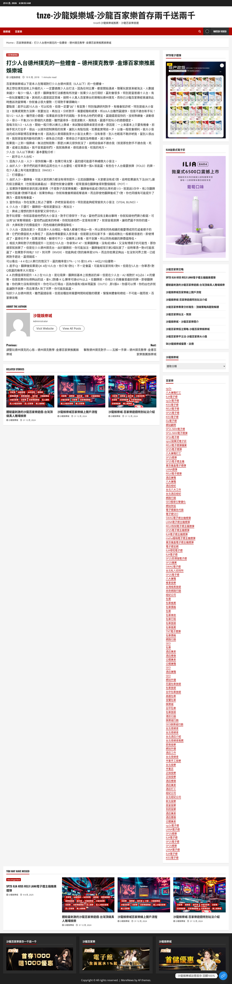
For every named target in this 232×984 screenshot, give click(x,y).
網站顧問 (171, 425)
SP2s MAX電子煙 (175, 429)
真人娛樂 (45, 400)
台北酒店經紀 (173, 493)
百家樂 (18, 31)
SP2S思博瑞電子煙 (176, 558)
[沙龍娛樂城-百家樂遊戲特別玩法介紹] (132, 391)
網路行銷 (171, 498)
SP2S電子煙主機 (175, 461)
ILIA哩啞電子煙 (174, 550)
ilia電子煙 (171, 421)
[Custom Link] (223, 976)
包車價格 (171, 607)
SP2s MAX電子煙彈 (176, 433)
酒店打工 (171, 789)
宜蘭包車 (171, 700)
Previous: (42, 349)
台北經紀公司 (173, 797)
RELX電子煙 (172, 408)
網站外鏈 (171, 679)
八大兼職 (171, 481)
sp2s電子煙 (172, 400)
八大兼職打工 (173, 392)
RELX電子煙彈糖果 (176, 445)
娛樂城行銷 (172, 720)
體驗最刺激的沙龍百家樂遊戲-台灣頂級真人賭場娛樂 (29, 414)
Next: (120, 349)
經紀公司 (171, 595)
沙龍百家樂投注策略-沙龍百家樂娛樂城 (188, 329)
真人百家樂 (28, 403)
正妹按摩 (171, 773)
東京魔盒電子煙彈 (176, 465)
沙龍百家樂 (14, 400)
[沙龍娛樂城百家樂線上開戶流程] (81, 391)
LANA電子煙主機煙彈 (178, 522)
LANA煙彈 (171, 469)
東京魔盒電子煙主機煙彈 (180, 542)
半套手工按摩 (173, 760)
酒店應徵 (171, 655)
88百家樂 (31, 392)
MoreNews (127, 980)
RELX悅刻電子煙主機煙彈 (180, 526)
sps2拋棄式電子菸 (176, 441)
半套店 (169, 768)
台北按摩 (171, 765)
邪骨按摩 (171, 744)
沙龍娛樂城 (14, 77)
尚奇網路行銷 (173, 591)
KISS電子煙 (172, 404)
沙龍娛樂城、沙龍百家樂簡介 (182, 321)
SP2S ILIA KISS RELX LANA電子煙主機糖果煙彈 (191, 277)
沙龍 (86, 396)
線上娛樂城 (40, 403)
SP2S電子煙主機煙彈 (177, 530)
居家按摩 (171, 805)
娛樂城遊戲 (25, 396)
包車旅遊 (171, 623)
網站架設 (171, 506)
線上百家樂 (80, 403)
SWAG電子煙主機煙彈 (178, 518)
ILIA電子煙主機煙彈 (177, 534)
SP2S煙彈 (171, 457)
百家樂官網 (116, 403)
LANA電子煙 (173, 829)
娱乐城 (35, 396)
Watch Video (219, 31)
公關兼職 (171, 663)
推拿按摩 (171, 582)
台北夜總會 (172, 728)
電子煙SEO (172, 514)
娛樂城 (6, 31)
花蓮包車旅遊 (173, 684)
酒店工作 (171, 752)
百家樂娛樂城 (12, 55)
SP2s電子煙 (172, 437)
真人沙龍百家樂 (16, 403)
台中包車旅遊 (173, 692)
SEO (168, 643)
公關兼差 (171, 659)
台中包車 (171, 708)
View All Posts (72, 328)
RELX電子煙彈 (174, 473)
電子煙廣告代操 (175, 510)
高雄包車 (171, 696)
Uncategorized (13, 879)
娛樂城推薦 (14, 396)
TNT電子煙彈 (173, 631)
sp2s (168, 388)
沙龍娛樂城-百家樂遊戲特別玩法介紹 (131, 412)
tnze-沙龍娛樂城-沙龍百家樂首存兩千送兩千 (116, 15)
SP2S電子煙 (172, 413)
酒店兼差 (171, 651)
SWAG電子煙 (173, 566)
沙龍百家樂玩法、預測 (178, 314)
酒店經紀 (171, 485)
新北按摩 (171, 801)
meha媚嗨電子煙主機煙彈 (180, 538)
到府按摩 (171, 809)
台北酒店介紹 (173, 736)
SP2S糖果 (171, 562)
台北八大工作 (173, 489)
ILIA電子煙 (172, 396)
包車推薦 (171, 603)
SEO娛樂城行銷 (174, 724)
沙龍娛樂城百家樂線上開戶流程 (77, 412)
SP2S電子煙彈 (174, 449)
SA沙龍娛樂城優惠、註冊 (180, 343)
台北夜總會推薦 (175, 740)
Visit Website (45, 328)
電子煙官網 (172, 546)
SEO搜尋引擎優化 (176, 502)
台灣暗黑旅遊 (173, 587)
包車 (168, 599)
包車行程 (171, 619)
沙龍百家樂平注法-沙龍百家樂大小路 (186, 336)
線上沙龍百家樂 (67, 403)
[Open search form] (200, 31)
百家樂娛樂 (124, 400)
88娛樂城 (21, 392)
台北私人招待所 (175, 570)
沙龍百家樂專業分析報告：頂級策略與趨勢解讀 (192, 307)
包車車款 (171, 615)
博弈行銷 (171, 716)
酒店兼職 (171, 477)
